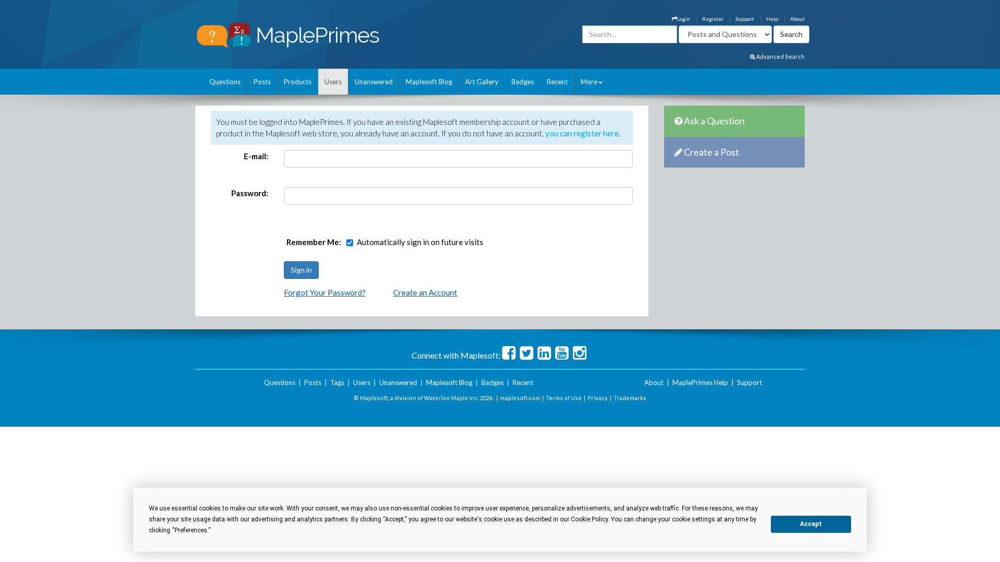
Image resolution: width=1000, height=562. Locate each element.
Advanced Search (780, 56)
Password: (249, 193)
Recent (557, 82)
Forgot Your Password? (325, 292)
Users (333, 82)
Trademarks (630, 397)
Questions (225, 82)
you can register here (582, 133)
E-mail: (256, 156)
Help (772, 19)
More (589, 82)
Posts (262, 82)
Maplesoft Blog (429, 82)
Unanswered (374, 82)
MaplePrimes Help (700, 382)
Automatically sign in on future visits (420, 242)
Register (712, 19)
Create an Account (425, 292)
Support (744, 19)
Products (297, 82)
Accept (811, 524)
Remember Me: (313, 242)
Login (683, 19)
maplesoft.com (520, 397)
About (797, 19)
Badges (522, 82)
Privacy (598, 397)
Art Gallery (481, 82)
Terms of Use (564, 397)
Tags (337, 382)
